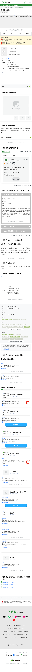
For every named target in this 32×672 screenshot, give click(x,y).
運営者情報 (20, 631)
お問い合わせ (13, 637)
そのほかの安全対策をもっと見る (16, 341)
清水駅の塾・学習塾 (8, 584)
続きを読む (16, 179)
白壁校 (3, 563)
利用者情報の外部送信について (20, 634)
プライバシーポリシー (7, 634)
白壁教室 (4, 541)
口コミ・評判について (26, 151)
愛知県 (6, 7)
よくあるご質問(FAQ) (22, 637)
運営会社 (6, 637)
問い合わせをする (5, 349)
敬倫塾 (8, 58)
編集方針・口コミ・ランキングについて (16, 628)
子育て (26, 616)
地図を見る (4, 368)
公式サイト (16, 425)
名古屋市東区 (10, 7)
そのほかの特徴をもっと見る (16, 329)
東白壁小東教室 (5, 530)
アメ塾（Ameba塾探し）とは (18, 625)
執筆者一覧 (6, 631)
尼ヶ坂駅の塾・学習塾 (8, 582)
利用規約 (26, 631)
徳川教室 (4, 400)
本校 (2, 364)
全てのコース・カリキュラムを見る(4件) (19, 235)
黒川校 (2, 375)
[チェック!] (28, 403)
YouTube (17, 619)
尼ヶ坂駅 (15, 7)
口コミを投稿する (6, 151)
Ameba (10, 655)
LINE (11, 617)
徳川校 (3, 417)
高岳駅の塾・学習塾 (8, 587)
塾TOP (2, 7)
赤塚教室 (4, 518)
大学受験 (19, 616)
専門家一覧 (13, 631)
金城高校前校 (5, 497)
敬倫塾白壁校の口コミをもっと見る (21, 185)
